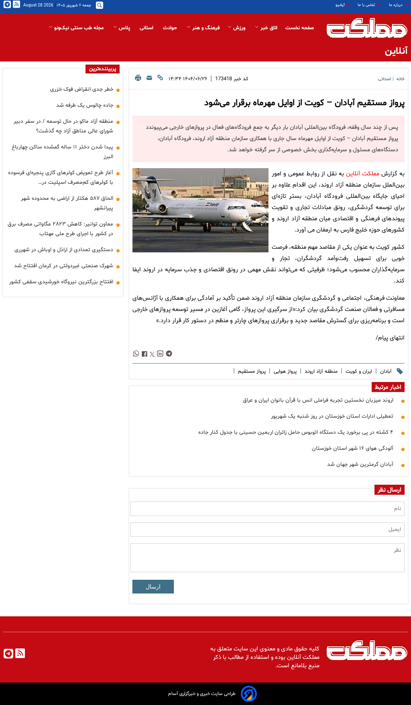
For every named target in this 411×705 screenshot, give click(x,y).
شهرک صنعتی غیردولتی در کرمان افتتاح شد (63, 266)
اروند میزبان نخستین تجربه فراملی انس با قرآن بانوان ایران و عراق (318, 400)
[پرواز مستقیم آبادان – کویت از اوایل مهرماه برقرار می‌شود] (200, 210)
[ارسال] (149, 80)
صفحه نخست (299, 28)
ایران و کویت (358, 371)
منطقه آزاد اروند (320, 371)
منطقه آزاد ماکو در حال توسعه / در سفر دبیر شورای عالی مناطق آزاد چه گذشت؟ (63, 126)
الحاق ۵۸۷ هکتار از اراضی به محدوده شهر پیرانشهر (67, 203)
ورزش (239, 28)
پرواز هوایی (284, 371)
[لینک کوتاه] (160, 80)
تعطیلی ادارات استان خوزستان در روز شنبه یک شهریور (332, 416)
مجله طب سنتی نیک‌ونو (79, 28)
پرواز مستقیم (251, 371)
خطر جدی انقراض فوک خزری (81, 89)
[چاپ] (138, 80)
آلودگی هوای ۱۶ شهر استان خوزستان (352, 448)
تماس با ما (367, 5)
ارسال (153, 586)
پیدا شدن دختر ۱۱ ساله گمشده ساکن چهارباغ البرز (62, 152)
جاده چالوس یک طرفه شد (84, 105)
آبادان (385, 371)
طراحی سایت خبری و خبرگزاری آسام (202, 694)
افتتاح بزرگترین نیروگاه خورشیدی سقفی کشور (61, 282)
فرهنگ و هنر (205, 28)
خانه (401, 79)
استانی (147, 28)
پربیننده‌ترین (102, 69)
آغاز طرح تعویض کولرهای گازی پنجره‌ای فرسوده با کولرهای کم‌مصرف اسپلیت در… (60, 177)
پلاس (124, 28)
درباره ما (396, 5)
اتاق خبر (268, 28)
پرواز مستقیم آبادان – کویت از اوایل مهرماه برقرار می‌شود (304, 103)
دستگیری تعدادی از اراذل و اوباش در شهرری (63, 250)
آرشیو (340, 5)
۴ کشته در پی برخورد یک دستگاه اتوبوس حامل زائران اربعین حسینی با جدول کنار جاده (295, 432)
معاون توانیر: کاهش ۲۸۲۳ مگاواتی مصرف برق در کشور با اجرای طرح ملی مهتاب (60, 229)
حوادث (171, 28)
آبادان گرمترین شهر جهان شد (360, 464)
